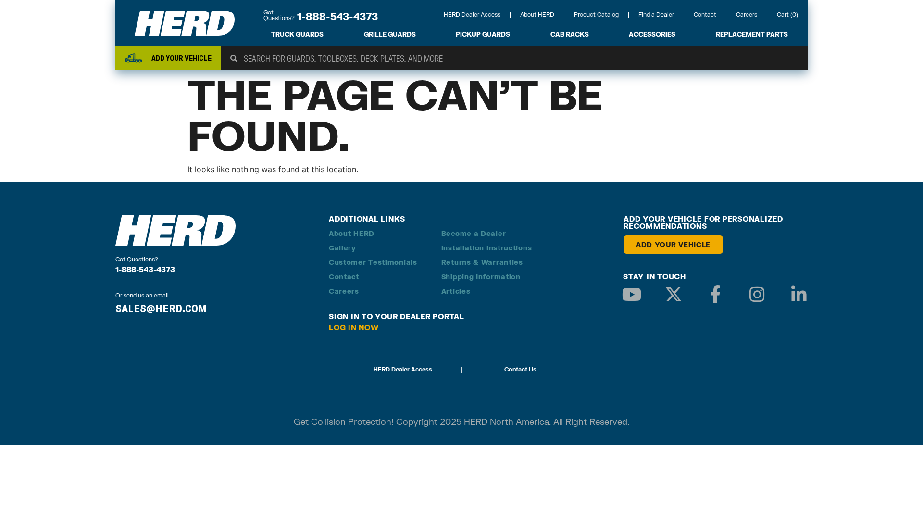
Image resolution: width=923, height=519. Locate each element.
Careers (746, 14)
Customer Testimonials (373, 262)
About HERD (537, 14)
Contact (705, 14)
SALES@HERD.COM (161, 308)
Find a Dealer (656, 14)
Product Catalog (596, 14)
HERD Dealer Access (472, 14)
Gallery (342, 248)
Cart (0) (787, 14)
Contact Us (520, 369)
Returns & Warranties (482, 262)
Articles (456, 291)
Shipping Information (481, 276)
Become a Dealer (473, 233)
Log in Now (354, 327)
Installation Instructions (486, 248)
